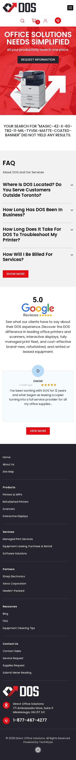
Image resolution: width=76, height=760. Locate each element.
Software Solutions (15, 553)
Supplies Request (14, 665)
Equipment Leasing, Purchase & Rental (27, 546)
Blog (5, 614)
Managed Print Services (18, 539)
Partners (9, 569)
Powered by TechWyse (38, 742)
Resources (10, 606)
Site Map (8, 471)
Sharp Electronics (14, 576)
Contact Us (10, 644)
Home (7, 457)
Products (9, 487)
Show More (15, 274)
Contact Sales (12, 651)
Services (8, 532)
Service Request (13, 658)
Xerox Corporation (14, 583)
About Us (8, 464)
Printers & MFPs (12, 494)
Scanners (9, 509)
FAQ (5, 621)
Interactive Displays (15, 516)
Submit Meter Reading (17, 672)
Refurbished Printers (15, 502)
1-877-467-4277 (59, 20)
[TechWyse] (38, 750)
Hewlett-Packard (13, 591)
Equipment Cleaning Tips (19, 628)
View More (38, 431)
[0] (34, 20)
